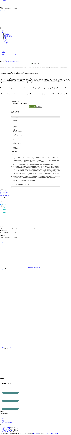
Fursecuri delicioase (6, 429)
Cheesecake (8, 45)
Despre (3, 31)
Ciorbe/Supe (6, 34)
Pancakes (8, 46)
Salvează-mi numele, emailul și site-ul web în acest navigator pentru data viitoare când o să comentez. (20, 228)
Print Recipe (32, 106)
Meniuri (5, 50)
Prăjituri (7, 42)
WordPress (46, 433)
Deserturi (6, 41)
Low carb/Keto (7, 39)
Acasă (3, 30)
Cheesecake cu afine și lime (7, 430)
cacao (4, 189)
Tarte (5, 40)
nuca (9, 189)
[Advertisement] (35, 19)
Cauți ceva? (2, 8)
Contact (3, 52)
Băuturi (5, 47)
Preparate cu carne (7, 35)
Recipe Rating (2, 201)
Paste (5, 37)
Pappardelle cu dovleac (6, 428)
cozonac (7, 189)
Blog (3, 51)
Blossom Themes (36, 433)
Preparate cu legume (8, 36)
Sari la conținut (3, 0)
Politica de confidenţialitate (7, 422)
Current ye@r (3, 232)
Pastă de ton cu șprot (6, 427)
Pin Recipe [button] (39, 106)
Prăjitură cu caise (5, 431)
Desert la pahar (9, 44)
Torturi (7, 43)
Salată (5, 38)
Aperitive (6, 33)
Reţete (3, 32)
